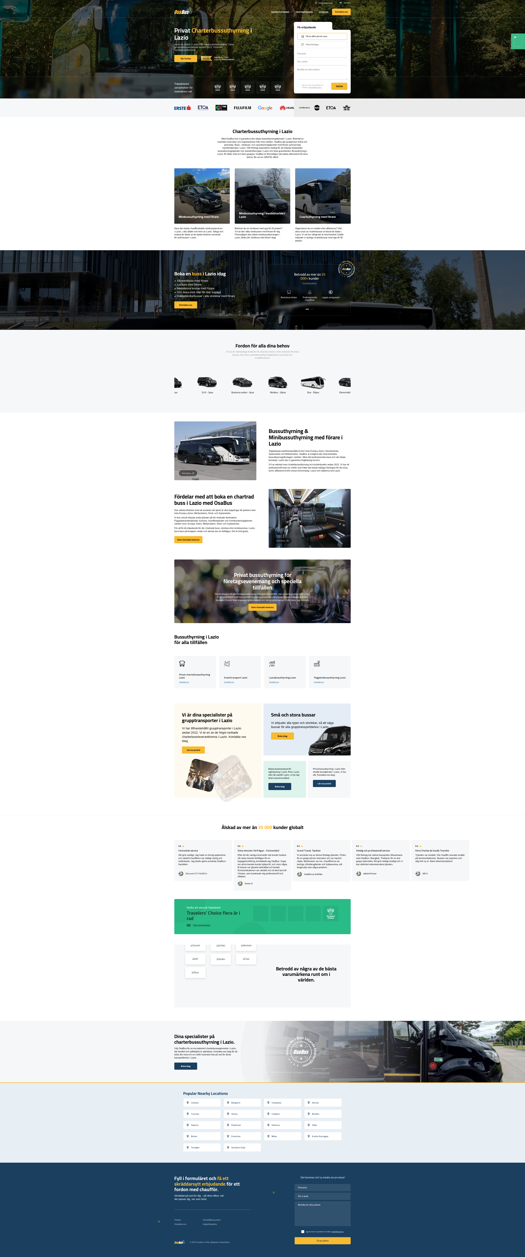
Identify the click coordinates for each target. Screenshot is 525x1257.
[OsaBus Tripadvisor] (518, 41)
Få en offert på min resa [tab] (316, 36)
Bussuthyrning (280, 12)
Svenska (347, 3)
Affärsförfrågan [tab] (312, 44)
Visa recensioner (201, 925)
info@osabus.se (326, 3)
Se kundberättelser (309, 283)
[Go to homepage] (183, 11)
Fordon (323, 12)
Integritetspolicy (315, 87)
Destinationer (304, 12)
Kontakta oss (184, 682)
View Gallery (186, 473)
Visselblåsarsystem (212, 1220)
